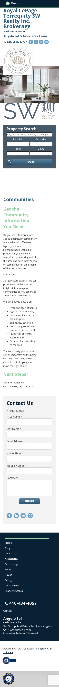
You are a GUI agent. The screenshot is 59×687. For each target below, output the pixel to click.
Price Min (18, 139)
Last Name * (14, 429)
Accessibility (11, 558)
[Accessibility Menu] (8, 679)
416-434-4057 (17, 42)
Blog (7, 548)
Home (8, 542)
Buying (8, 574)
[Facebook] (31, 42)
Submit (30, 501)
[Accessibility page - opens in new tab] (10, 665)
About (8, 569)
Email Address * (16, 441)
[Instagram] (46, 42)
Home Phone (14, 453)
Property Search (14, 590)
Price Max (41, 139)
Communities (12, 585)
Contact (9, 553)
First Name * (14, 416)
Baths (41, 148)
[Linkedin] (36, 42)
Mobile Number (16, 465)
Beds (18, 148)
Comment (12, 478)
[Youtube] (41, 42)
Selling (8, 580)
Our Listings (11, 564)
